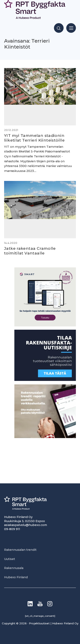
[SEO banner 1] (45, 325)
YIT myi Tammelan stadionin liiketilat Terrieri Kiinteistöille (34, 138)
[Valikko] (71, 28)
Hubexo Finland (16, 577)
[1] (45, 380)
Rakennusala (13, 568)
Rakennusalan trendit (20, 550)
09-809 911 (12, 529)
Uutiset (9, 559)
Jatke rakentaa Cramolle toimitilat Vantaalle (30, 251)
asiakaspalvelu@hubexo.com (25, 525)
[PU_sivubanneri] (45, 437)
